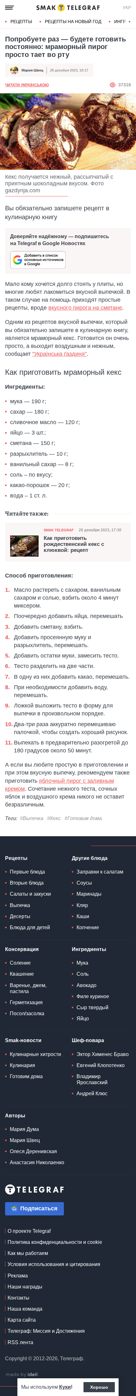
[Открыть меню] (9, 7)
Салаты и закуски (30, 894)
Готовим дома (26, 1076)
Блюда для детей (30, 927)
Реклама (18, 1275)
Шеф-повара (88, 1040)
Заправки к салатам (100, 871)
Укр (127, 7)
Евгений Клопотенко (101, 1065)
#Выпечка (31, 818)
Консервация (22, 949)
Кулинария (22, 1065)
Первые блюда (27, 871)
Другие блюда (90, 858)
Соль (83, 974)
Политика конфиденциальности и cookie (55, 1242)
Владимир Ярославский (92, 1079)
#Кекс (54, 818)
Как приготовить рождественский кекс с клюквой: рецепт (74, 544)
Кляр (82, 905)
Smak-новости (23, 1040)
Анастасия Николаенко (37, 1162)
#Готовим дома (83, 818)
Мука (82, 963)
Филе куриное (93, 996)
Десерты (20, 916)
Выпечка (20, 905)
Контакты (18, 1297)
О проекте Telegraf (29, 1231)
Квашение (22, 974)
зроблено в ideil (22, 1375)
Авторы (15, 1115)
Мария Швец (32, 70)
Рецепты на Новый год (73, 21)
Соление (20, 963)
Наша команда (25, 1309)
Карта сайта (22, 1320)
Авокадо (86, 985)
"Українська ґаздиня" (59, 354)
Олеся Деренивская (33, 1151)
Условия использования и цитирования (54, 1264)
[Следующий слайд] (129, 21)
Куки (65, 1387)
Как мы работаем (28, 1253)
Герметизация (26, 1002)
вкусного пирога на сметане (85, 308)
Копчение (88, 927)
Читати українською (27, 85)
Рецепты (21, 21)
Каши (83, 916)
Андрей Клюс (92, 1093)
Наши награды (25, 1286)
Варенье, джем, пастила (28, 988)
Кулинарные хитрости (35, 1054)
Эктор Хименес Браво (103, 1054)
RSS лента (20, 1342)
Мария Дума (24, 1129)
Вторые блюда (27, 883)
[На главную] (68, 7)
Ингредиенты (89, 949)
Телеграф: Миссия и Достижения (46, 1331)
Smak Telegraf (59, 530)
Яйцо (83, 1018)
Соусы (84, 883)
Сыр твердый (92, 1007)
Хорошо (99, 1387)
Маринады (89, 894)
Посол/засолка (27, 1013)
